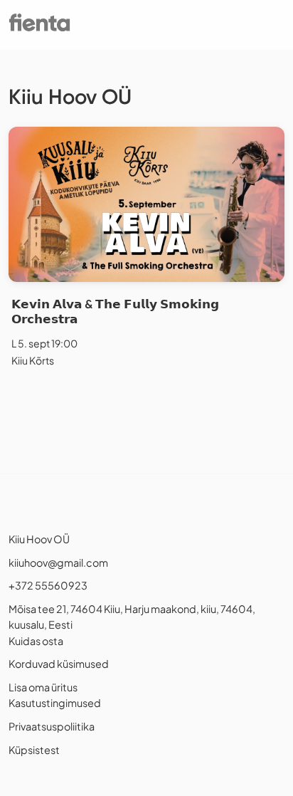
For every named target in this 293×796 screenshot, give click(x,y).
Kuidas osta (36, 640)
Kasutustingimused (55, 702)
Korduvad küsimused (59, 663)
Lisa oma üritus (43, 687)
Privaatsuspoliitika (52, 726)
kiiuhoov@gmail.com (58, 562)
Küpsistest (34, 749)
